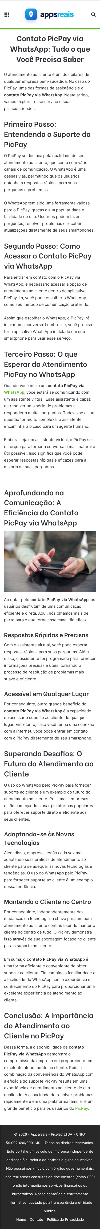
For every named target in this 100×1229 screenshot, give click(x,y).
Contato (36, 1219)
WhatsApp (14, 392)
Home (21, 1219)
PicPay (81, 1108)
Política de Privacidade (65, 1219)
